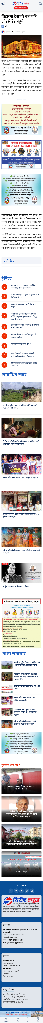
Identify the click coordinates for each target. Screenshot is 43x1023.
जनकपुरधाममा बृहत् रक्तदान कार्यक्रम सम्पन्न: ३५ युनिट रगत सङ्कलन (21, 515)
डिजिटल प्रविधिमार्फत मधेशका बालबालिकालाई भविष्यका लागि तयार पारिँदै (21, 443)
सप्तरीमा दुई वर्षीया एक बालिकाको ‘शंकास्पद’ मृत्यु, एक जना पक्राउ (20, 407)
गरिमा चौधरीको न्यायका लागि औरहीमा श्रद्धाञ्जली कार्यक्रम (21, 552)
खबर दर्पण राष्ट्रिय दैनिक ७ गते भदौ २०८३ (27, 687)
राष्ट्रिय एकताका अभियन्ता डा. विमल (16, 586)
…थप (33, 911)
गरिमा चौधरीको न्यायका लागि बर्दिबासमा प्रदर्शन (21, 478)
